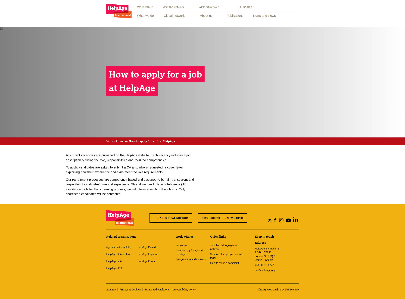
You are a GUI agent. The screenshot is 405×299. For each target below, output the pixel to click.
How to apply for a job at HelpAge (152, 141)
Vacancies (181, 245)
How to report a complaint (224, 263)
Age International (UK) (118, 247)
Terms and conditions (157, 289)
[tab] (117, 141)
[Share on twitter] (270, 220)
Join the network (173, 7)
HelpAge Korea (146, 261)
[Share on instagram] (281, 220)
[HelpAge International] (119, 11)
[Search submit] (240, 7)
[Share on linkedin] (295, 220)
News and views (264, 15)
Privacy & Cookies (130, 289)
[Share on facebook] (275, 220)
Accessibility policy (184, 289)
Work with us (145, 7)
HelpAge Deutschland (118, 254)
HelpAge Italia (114, 261)
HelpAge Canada (147, 247)
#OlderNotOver (209, 7)
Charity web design (269, 289)
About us (206, 15)
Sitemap (111, 289)
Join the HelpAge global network (223, 247)
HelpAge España (147, 254)
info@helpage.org (265, 270)
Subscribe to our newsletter (222, 218)
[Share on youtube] (288, 220)
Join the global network (171, 218)
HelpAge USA (114, 268)
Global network (174, 15)
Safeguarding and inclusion (191, 259)
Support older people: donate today (226, 256)
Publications (235, 15)
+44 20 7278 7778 (265, 265)
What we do (145, 15)
